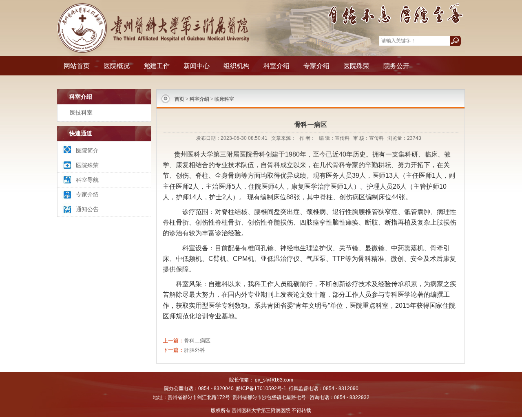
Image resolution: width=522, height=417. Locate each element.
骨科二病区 (197, 341)
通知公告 (87, 209)
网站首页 (77, 65)
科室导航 (87, 180)
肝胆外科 (194, 350)
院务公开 (396, 65)
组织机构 (236, 65)
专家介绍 (316, 65)
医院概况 (117, 65)
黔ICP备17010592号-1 (261, 388)
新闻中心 (197, 65)
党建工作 (157, 65)
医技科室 (81, 112)
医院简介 (87, 150)
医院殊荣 (356, 65)
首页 (179, 99)
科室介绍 (276, 65)
